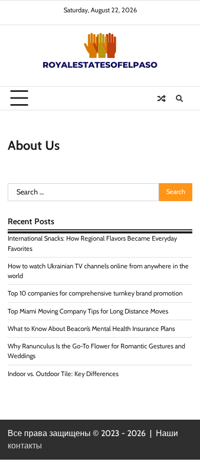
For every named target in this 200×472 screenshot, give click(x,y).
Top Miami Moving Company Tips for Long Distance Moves (88, 311)
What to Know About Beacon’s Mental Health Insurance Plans (91, 328)
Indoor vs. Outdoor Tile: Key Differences (63, 374)
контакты (25, 445)
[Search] (179, 98)
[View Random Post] (161, 98)
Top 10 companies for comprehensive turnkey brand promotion (95, 293)
